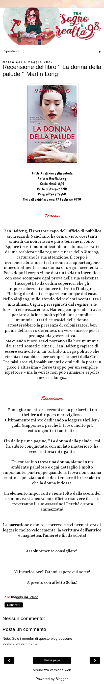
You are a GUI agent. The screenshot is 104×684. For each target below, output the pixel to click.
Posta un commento (24, 629)
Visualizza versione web (52, 670)
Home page (52, 660)
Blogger (62, 679)
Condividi (13, 605)
